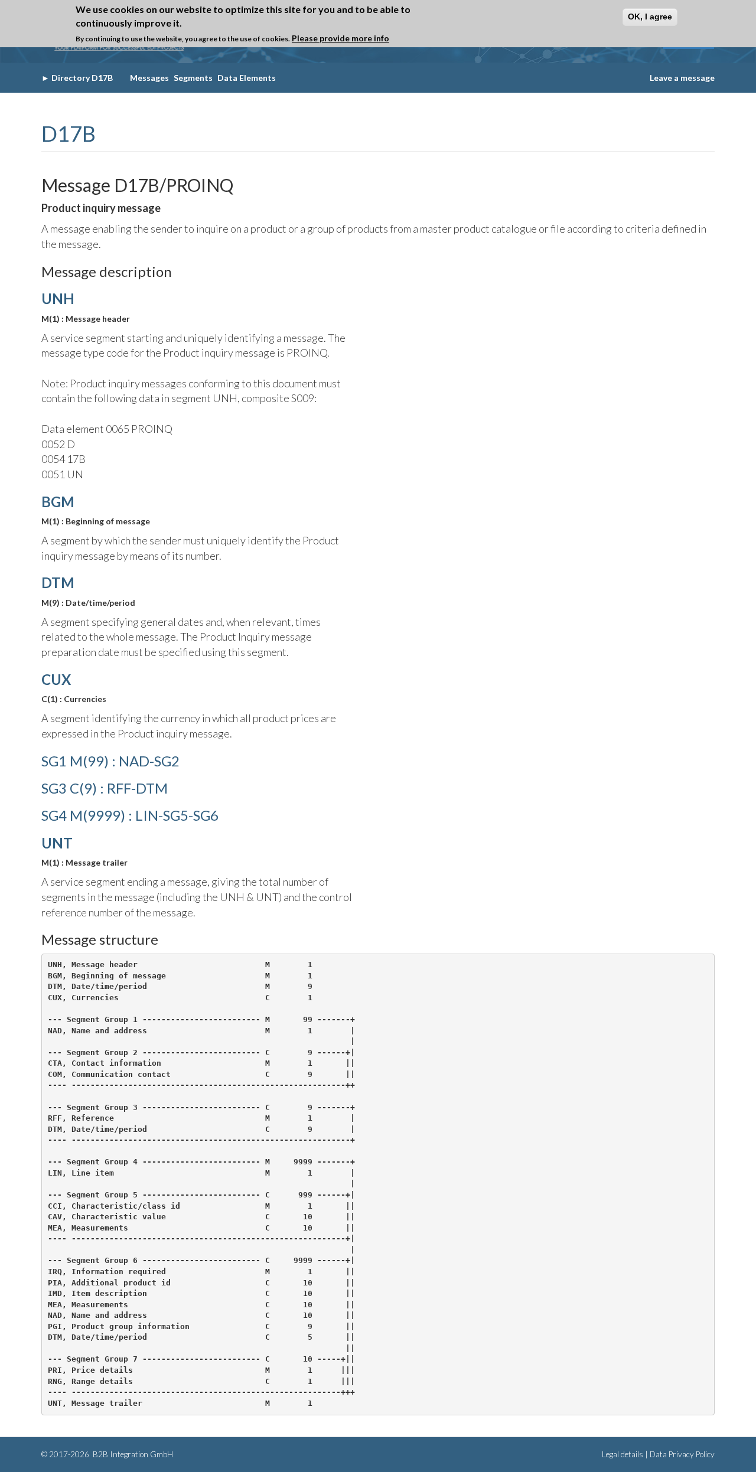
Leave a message (682, 78)
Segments (193, 78)
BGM (57, 501)
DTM (57, 582)
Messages (149, 78)
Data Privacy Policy (682, 1454)
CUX (56, 679)
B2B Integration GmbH (132, 1454)
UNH (57, 298)
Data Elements (246, 78)
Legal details (622, 1454)
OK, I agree (650, 16)
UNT (57, 842)
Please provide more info (340, 38)
